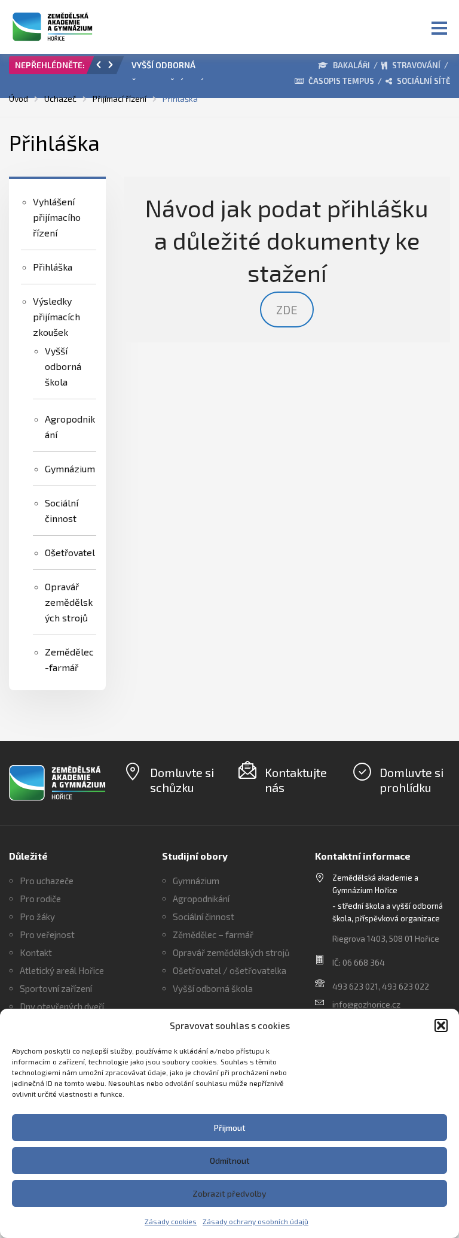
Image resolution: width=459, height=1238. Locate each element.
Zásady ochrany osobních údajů (255, 1221)
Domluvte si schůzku (182, 779)
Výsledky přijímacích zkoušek (56, 316)
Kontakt (36, 952)
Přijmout (230, 1127)
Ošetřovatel (70, 552)
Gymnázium (70, 468)
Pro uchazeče (47, 880)
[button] (441, 1025)
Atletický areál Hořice (62, 970)
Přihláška (52, 266)
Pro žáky (37, 916)
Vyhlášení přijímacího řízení (57, 217)
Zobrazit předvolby (229, 1193)
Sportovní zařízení (56, 988)
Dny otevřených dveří (62, 1006)
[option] (171, 68)
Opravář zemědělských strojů (69, 602)
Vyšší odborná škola (63, 366)
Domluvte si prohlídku (411, 779)
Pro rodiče (40, 898)
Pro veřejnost (47, 934)
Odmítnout (230, 1160)
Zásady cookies (171, 1221)
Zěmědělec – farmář (213, 934)
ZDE (287, 309)
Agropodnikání (201, 898)
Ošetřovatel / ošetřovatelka (229, 970)
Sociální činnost (203, 916)
